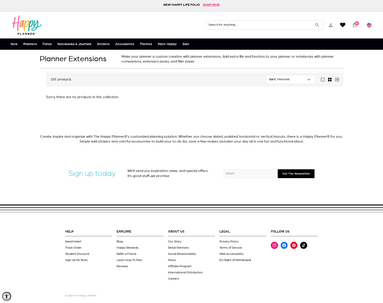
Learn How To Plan (129, 260)
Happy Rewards (128, 247)
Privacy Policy (228, 241)
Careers (173, 278)
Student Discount (77, 253)
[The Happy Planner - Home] (26, 24)
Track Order (73, 247)
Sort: (272, 79)
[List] (336, 79)
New (14, 44)
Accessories (124, 44)
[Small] (329, 79)
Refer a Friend (126, 253)
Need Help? (73, 241)
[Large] (322, 79)
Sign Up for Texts (76, 260)
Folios (47, 44)
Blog (120, 241)
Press (172, 260)
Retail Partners (178, 247)
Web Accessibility (231, 253)
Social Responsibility (182, 253)
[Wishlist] (342, 25)
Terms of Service (230, 247)
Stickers (103, 44)
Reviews (122, 266)
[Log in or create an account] (330, 25)
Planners (30, 44)
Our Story (174, 241)
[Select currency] (369, 25)
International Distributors (185, 272)
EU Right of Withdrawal (235, 260)
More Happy (167, 44)
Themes (146, 44)
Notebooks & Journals (74, 44)
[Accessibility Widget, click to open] (6, 296)
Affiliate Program (180, 266)
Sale (185, 44)
